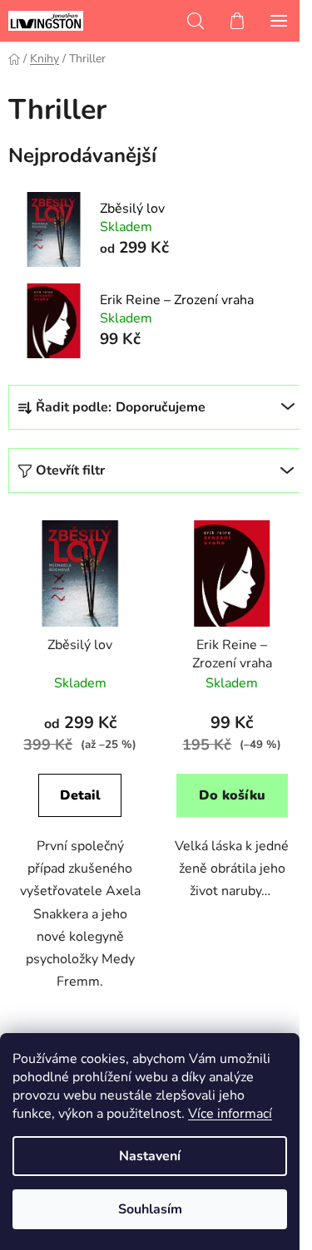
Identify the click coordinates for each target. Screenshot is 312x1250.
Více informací (230, 1114)
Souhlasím (150, 1209)
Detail (80, 795)
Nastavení (150, 1156)
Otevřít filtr (70, 470)
